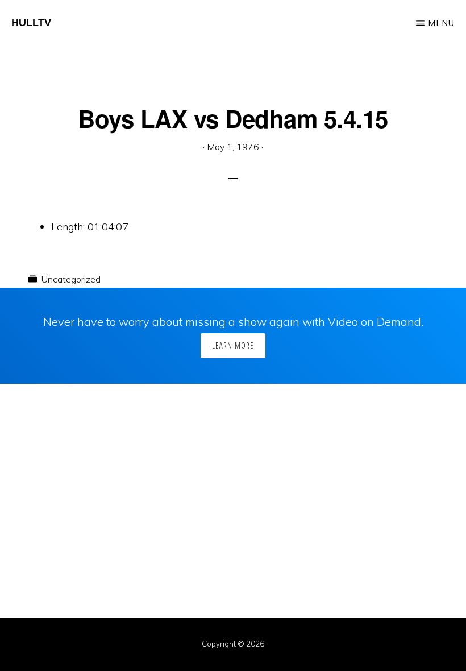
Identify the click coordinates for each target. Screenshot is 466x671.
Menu (441, 23)
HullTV (31, 22)
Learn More (233, 345)
